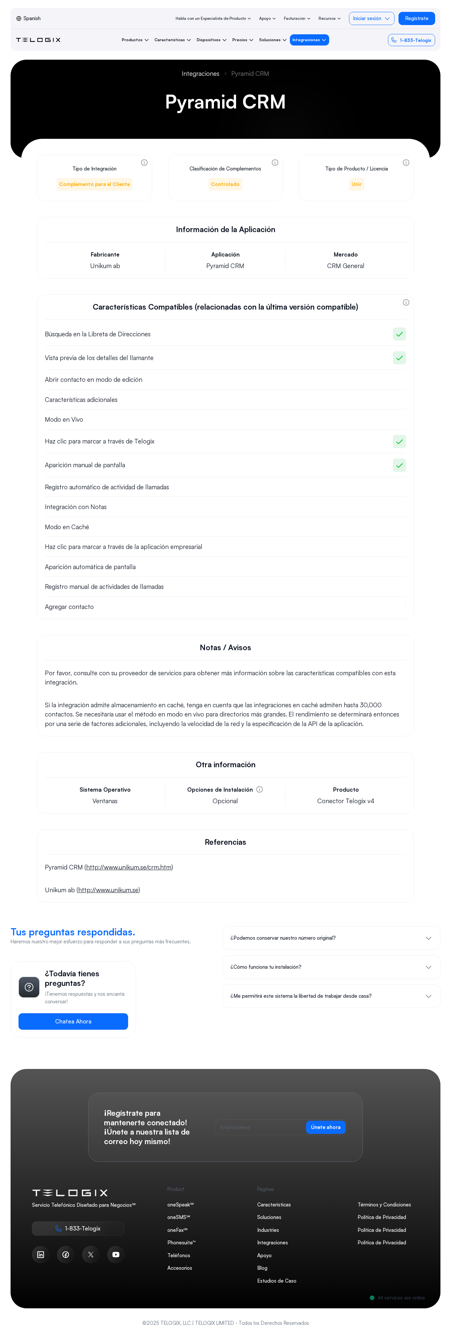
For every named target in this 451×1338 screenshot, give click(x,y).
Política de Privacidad (382, 1217)
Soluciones (269, 1217)
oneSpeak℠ (180, 1204)
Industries (268, 1230)
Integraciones (201, 73)
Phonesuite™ (181, 1242)
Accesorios (179, 1268)
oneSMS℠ (178, 1217)
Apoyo (264, 1255)
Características (274, 1204)
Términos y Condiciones (384, 1204)
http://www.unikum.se (108, 890)
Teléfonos (178, 1255)
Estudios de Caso (276, 1281)
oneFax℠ (177, 1230)
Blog (262, 1268)
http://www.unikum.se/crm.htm (128, 867)
